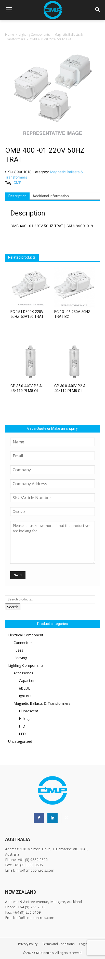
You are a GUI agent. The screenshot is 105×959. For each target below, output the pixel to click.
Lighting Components (34, 34)
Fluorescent (28, 711)
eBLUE (24, 688)
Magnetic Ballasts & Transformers (42, 703)
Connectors (23, 642)
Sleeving (20, 657)
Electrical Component (25, 635)
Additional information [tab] (51, 196)
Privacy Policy (27, 944)
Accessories (23, 673)
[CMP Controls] (52, 10)
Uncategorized (20, 741)
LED (22, 733)
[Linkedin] (52, 818)
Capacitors (27, 680)
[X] (66, 818)
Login (83, 944)
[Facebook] (39, 818)
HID (22, 726)
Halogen (26, 718)
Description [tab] (17, 196)
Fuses (18, 650)
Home (9, 34)
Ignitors (25, 695)
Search (12, 606)
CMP (17, 182)
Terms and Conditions (58, 944)
